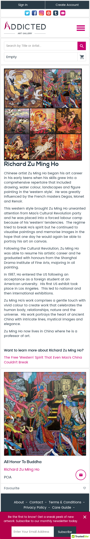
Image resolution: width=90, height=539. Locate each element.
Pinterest (48, 13)
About (19, 502)
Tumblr (55, 13)
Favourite (45, 488)
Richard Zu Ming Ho (21, 469)
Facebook (34, 13)
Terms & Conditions (65, 502)
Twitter (27, 13)
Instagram (41, 13)
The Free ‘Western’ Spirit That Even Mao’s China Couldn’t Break (43, 360)
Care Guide (61, 507)
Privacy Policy (35, 507)
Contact (62, 13)
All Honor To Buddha (23, 461)
